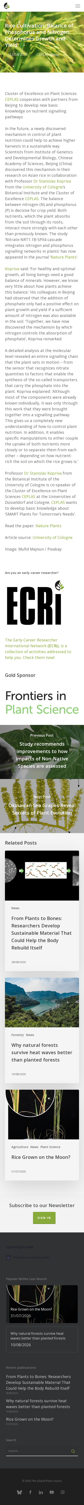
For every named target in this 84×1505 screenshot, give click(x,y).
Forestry (17, 1035)
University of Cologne (43, 187)
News (54, 54)
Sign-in (44, 1218)
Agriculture (19, 1147)
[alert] (42, 1257)
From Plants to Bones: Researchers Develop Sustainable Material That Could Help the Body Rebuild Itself (38, 1382)
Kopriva (12, 268)
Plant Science (50, 1147)
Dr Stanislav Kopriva (52, 181)
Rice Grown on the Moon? (29, 1419)
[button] (77, 6)
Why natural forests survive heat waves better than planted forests (38, 1403)
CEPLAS (42, 54)
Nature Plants (63, 257)
